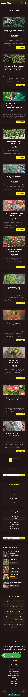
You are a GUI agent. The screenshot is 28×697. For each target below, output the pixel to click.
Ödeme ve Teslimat (14, 667)
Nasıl (21, 616)
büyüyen (20, 608)
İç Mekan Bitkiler (14, 497)
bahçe (13, 603)
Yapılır (17, 624)
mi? (17, 616)
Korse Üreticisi (14, 683)
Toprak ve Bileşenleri (14, 528)
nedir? (6, 619)
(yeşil (8, 601)
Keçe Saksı (14, 677)
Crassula (6, 611)
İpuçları (12, 627)
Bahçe (12, 73)
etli (16, 611)
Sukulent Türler (14, 35)
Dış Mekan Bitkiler (14, 499)
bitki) (17, 606)
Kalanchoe (7, 616)
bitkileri (21, 606)
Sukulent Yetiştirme (14, 493)
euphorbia (21, 611)
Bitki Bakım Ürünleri (14, 526)
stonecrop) (15, 619)
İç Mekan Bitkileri (14, 522)
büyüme (11, 608)
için (11, 614)
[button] (25, 3)
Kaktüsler (14, 495)
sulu (5, 624)
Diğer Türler (14, 292)
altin (5, 603)
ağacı (9, 603)
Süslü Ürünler (14, 516)
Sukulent (14, 489)
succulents (21, 619)
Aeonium (13, 601)
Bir (13, 606)
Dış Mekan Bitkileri (14, 524)
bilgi (10, 606)
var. (13, 624)
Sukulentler (14, 518)
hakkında (7, 614)
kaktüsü (20, 614)
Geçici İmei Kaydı (14, 685)
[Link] (23, 2)
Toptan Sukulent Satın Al (14, 675)
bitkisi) (6, 608)
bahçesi (17, 603)
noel (10, 619)
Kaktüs (16, 614)
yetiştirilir (21, 624)
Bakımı (6, 606)
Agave (18, 601)
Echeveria (12, 611)
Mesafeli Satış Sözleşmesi (14, 665)
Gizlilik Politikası (14, 673)
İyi (16, 627)
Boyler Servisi (14, 681)
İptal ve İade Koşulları (14, 671)
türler (9, 624)
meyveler (13, 616)
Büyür (16, 608)
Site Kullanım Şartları (14, 669)
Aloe (22, 601)
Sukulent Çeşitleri (20, 621)
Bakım (22, 603)
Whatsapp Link (14, 679)
